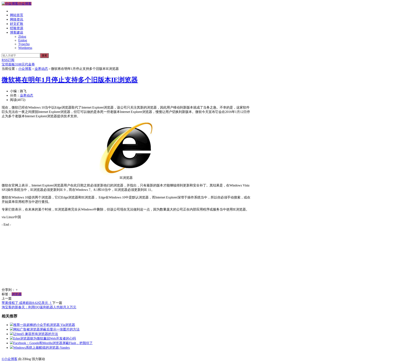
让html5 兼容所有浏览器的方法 (35, 334)
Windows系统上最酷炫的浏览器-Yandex (41, 347)
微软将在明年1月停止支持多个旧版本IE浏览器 (70, 79)
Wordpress (25, 48)
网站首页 (16, 15)
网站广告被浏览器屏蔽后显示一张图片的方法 (46, 329)
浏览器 (17, 294)
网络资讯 (16, 19)
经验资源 (16, 28)
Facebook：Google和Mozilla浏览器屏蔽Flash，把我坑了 (53, 343)
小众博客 (25, 3)
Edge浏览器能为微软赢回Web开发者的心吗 (44, 338)
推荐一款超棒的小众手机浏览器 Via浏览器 (44, 325)
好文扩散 (16, 23)
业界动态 (41, 68)
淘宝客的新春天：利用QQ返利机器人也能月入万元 (39, 307)
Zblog (22, 36)
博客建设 (16, 32)
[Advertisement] (126, 259)
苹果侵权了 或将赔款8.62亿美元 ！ (27, 303)
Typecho (24, 44)
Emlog (22, 40)
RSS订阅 (8, 60)
